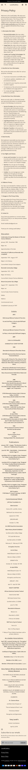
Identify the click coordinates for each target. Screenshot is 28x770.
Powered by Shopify (22, 760)
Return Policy (4, 756)
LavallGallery (14, 5)
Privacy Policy (4, 752)
